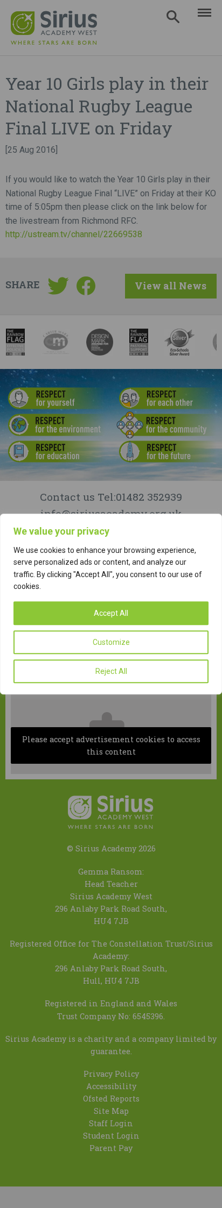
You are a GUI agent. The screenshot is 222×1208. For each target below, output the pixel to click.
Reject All (111, 671)
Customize (111, 642)
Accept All (111, 613)
